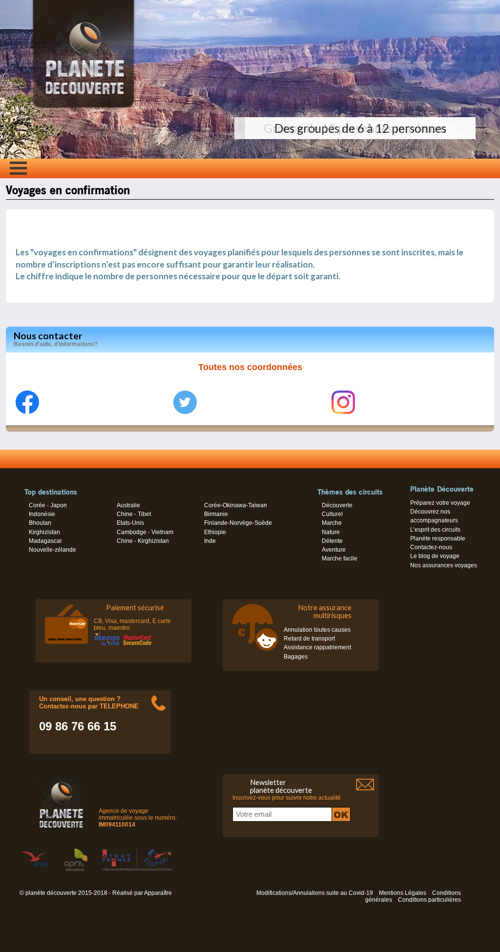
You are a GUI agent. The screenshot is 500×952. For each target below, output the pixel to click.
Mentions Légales (402, 893)
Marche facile (339, 558)
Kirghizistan (44, 532)
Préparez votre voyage (440, 502)
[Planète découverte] (61, 803)
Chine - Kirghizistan (143, 541)
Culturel (332, 514)
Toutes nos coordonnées (250, 367)
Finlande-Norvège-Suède (238, 522)
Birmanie (216, 514)
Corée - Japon (48, 505)
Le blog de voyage (434, 556)
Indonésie (42, 514)
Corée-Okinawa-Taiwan (235, 505)
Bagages (296, 656)
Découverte (337, 505)
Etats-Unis (130, 522)
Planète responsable (437, 538)
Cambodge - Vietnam (145, 532)
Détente (332, 541)
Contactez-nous (431, 547)
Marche (332, 522)
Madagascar (45, 541)
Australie (128, 505)
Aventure (334, 549)
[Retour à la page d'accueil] (83, 107)
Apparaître (158, 893)
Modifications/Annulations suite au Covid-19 (314, 893)
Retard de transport (309, 638)
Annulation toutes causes (317, 629)
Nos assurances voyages (443, 565)
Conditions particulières (429, 899)
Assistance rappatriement (317, 647)
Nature (331, 532)
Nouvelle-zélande (52, 549)
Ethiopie (215, 532)
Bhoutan (40, 522)
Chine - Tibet (134, 514)
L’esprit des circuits (435, 529)
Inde (210, 541)
